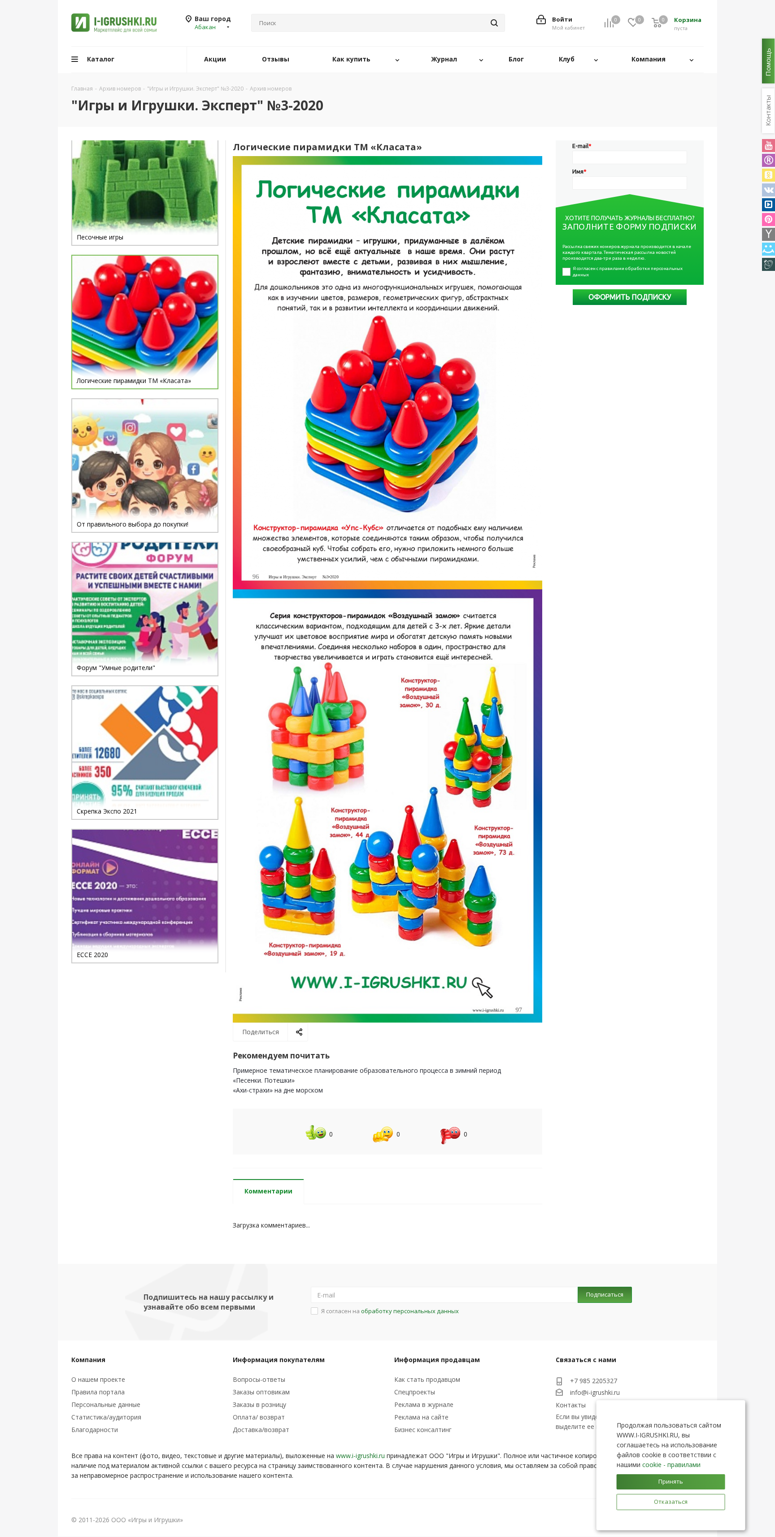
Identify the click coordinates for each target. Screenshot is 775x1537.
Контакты (571, 1405)
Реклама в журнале (423, 1404)
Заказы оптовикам (261, 1392)
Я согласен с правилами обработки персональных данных (628, 271)
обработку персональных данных (410, 1311)
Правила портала (98, 1392)
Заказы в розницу (259, 1404)
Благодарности (94, 1429)
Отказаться (671, 1502)
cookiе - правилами (671, 1464)
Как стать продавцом (427, 1379)
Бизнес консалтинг (423, 1429)
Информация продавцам (437, 1359)
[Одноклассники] (768, 175)
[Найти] (494, 23)
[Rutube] (768, 160)
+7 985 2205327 (593, 1380)
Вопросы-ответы (259, 1379)
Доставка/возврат (261, 1429)
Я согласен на (390, 1311)
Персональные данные (105, 1404)
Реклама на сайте (421, 1417)
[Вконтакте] (768, 189)
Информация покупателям (279, 1359)
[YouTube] (768, 145)
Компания (88, 1359)
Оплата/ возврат (259, 1417)
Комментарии (268, 1191)
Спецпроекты (414, 1392)
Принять (670, 1481)
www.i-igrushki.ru (360, 1455)
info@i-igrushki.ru (595, 1392)
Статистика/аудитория (106, 1417)
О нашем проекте (98, 1379)
